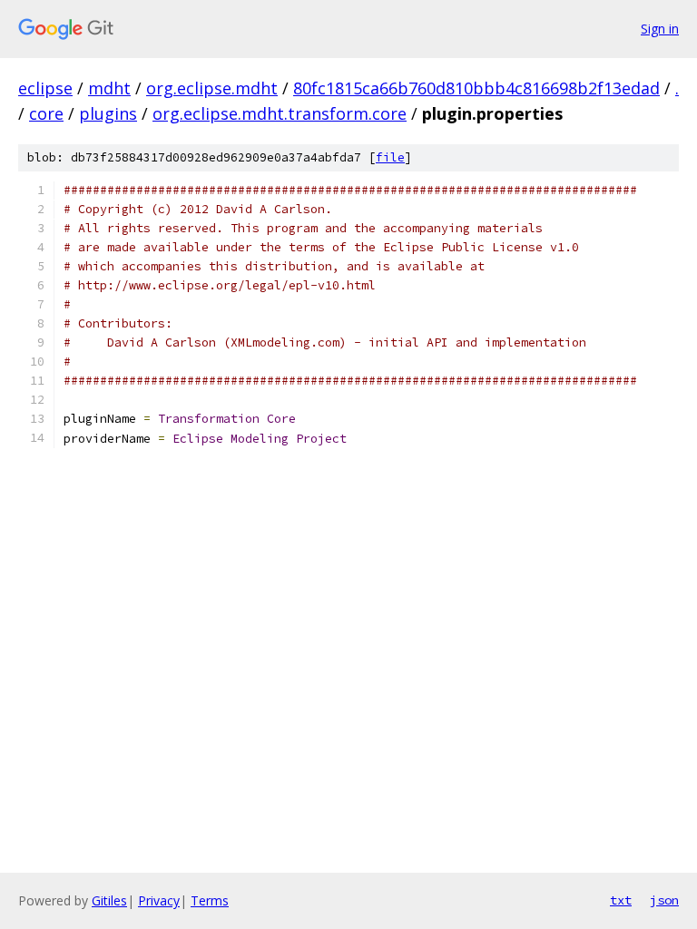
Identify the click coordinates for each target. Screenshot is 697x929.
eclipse (45, 88)
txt (621, 900)
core (46, 113)
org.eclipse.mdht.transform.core (279, 113)
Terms (210, 900)
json (664, 900)
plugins (108, 113)
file (390, 157)
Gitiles (109, 900)
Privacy (159, 900)
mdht (109, 88)
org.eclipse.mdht (212, 88)
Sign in (660, 28)
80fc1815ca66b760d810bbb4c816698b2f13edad (476, 88)
